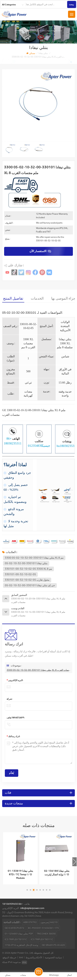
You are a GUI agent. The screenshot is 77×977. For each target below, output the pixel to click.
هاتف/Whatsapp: (16, 717)
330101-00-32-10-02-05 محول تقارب (27, 579)
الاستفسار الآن (38, 251)
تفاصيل (18, 880)
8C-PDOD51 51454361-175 (43, 928)
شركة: (9, 699)
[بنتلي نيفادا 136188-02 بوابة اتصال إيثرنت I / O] (56, 849)
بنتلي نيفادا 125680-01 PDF (19, 933)
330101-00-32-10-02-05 (20, 574)
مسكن (32, 53)
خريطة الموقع (9, 957)
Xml (21, 957)
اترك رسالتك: (13, 736)
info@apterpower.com (32, 908)
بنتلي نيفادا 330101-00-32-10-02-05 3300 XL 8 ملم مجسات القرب (38, 670)
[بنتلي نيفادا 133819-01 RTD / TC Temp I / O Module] (20, 849)
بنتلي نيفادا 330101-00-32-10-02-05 (26, 563)
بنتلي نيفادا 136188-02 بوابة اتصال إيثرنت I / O (56, 872)
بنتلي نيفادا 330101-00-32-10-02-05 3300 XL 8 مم (34, 557)
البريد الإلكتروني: (15, 680)
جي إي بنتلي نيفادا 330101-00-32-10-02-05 (30, 585)
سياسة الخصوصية (53, 957)
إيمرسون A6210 (48, 922)
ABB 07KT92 (30, 922)
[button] (74, 861)
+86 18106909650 (12, 904)
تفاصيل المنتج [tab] (13, 298)
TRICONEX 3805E (46, 933)
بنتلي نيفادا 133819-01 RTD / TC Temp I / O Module (20, 874)
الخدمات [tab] (37, 298)
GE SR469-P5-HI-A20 (53, 945)
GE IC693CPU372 (14, 928)
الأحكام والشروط (34, 957)
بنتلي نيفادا (43, 53)
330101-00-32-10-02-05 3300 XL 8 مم (28, 568)
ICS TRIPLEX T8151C (16, 939)
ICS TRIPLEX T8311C (42, 939)
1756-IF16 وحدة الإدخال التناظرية (21, 945)
